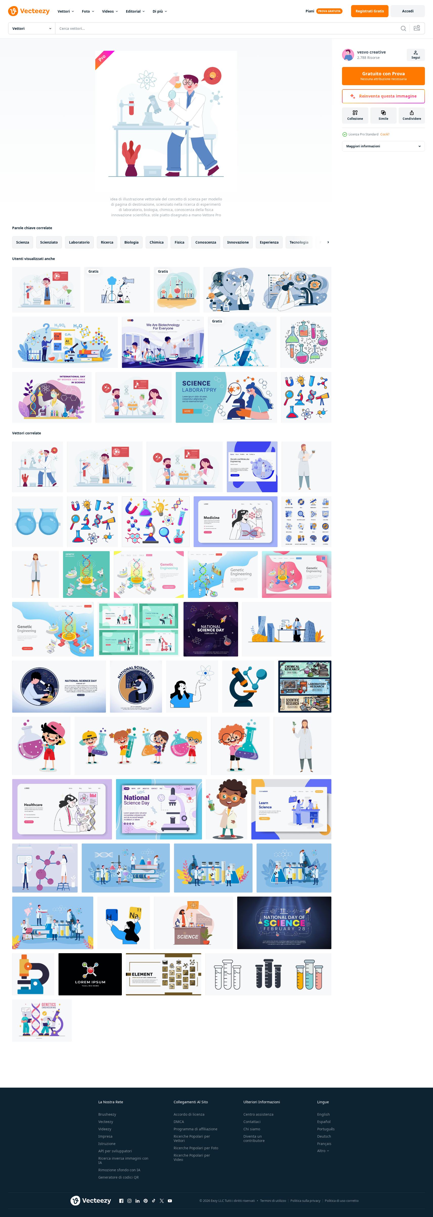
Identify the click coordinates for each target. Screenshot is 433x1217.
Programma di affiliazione (195, 1129)
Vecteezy (105, 1121)
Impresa (105, 1136)
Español (324, 1121)
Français (324, 1143)
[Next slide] (324, 242)
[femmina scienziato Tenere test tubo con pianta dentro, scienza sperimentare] (302, 746)
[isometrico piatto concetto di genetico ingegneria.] (86, 574)
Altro (321, 1151)
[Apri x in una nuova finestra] (162, 1201)
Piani (310, 11)
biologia (131, 242)
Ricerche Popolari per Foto (196, 1147)
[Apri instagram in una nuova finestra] (129, 1201)
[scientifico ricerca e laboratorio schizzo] (304, 687)
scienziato (49, 242)
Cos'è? (384, 134)
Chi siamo (251, 1129)
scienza (22, 242)
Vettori (64, 11)
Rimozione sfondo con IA (119, 1169)
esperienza (269, 242)
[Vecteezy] (29, 11)
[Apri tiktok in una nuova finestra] (154, 1201)
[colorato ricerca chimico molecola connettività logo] (90, 974)
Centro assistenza (258, 1114)
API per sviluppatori (115, 1151)
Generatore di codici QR (118, 1177)
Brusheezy (107, 1114)
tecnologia (299, 242)
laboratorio (79, 242)
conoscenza (205, 242)
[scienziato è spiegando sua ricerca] (35, 574)
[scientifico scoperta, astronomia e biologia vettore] (267, 290)
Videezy (104, 1129)
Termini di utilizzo (273, 1200)
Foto (86, 11)
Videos (108, 11)
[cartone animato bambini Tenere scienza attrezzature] (141, 746)
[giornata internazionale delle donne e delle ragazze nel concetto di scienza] (52, 397)
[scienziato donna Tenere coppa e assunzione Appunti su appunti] (306, 466)
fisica (179, 242)
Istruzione (107, 1143)
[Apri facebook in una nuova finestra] (121, 1201)
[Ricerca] (403, 28)
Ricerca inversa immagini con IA (123, 1160)
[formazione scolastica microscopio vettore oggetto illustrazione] (33, 974)
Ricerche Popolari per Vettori (192, 1138)
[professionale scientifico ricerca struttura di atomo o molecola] (45, 868)
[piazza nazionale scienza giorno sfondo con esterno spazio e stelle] (211, 629)
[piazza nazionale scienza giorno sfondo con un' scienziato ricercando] (136, 687)
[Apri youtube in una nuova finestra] (170, 1201)
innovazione (238, 242)
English (323, 1114)
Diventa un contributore (254, 1138)
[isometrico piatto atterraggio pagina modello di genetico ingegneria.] (223, 574)
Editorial (133, 11)
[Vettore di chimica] (177, 290)
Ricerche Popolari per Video (192, 1157)
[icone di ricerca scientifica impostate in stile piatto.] (306, 521)
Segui (416, 57)
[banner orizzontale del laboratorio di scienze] (226, 397)
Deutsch (324, 1136)
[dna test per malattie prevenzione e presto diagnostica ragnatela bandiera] (62, 809)
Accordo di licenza (189, 1114)
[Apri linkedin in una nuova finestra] (137, 1201)
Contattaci (252, 1121)
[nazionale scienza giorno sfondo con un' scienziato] (59, 687)
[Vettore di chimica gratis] (117, 290)
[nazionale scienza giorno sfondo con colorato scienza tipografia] (284, 923)
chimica (157, 242)
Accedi (408, 11)
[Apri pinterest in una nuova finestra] (146, 1201)
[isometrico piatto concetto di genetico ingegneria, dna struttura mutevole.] (149, 574)
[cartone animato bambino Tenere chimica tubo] (41, 746)
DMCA (179, 1121)
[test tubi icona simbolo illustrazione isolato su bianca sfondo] (268, 974)
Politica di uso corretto (342, 1200)
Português (326, 1129)
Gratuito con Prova (383, 76)
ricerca (107, 242)
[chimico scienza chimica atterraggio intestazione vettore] (163, 974)
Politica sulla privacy (305, 1200)
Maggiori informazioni (363, 146)
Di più (158, 11)
